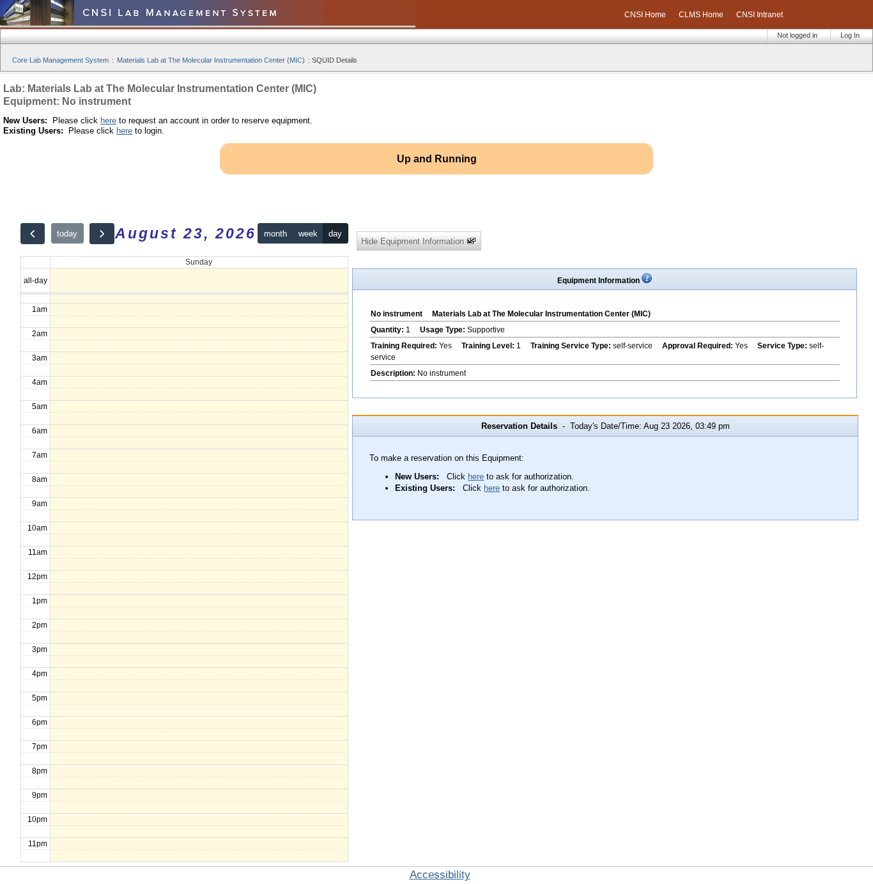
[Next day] (101, 233)
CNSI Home (645, 14)
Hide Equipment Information (414, 241)
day (335, 233)
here (108, 120)
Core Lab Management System (60, 60)
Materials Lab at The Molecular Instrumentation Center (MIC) (211, 60)
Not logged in (797, 35)
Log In (850, 35)
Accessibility (440, 875)
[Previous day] (32, 233)
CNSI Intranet (759, 14)
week (308, 233)
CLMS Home (701, 14)
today (67, 233)
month (275, 233)
